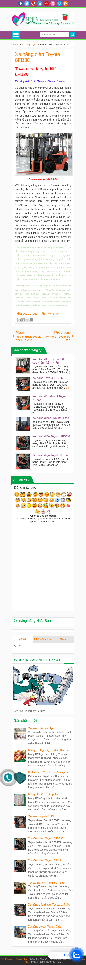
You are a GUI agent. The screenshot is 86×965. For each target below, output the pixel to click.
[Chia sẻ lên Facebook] (31, 320)
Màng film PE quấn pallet (43, 794)
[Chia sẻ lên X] (27, 320)
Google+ (33, 3)
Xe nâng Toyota (54, 313)
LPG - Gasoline (43, 639)
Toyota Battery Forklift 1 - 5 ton (47, 882)
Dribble (52, 3)
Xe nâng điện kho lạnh (41, 728)
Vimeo (59, 3)
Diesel (22, 638)
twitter (26, 3)
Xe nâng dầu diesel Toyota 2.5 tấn (49, 904)
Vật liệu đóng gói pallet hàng (15, 959)
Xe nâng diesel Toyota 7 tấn (45, 926)
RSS (65, 3)
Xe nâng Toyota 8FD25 (42, 816)
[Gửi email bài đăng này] (19, 320)
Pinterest (46, 3)
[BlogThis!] (23, 320)
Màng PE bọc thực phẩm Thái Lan (49, 750)
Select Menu (16, 35)
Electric (63, 639)
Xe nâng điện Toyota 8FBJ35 (45, 838)
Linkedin (39, 3)
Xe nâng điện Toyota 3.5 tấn (45, 860)
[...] (68, 372)
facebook (20, 3)
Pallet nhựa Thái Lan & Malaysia (48, 772)
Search (72, 34)
